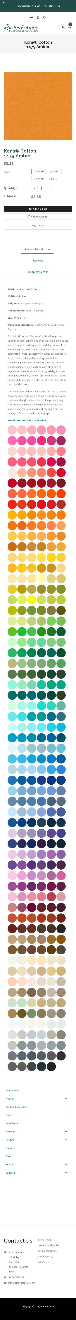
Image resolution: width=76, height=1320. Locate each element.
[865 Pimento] (22, 508)
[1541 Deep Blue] (12, 847)
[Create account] (39, 17)
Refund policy (45, 1256)
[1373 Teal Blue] (61, 720)
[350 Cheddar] (31, 539)
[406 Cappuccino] (41, 953)
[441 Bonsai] (51, 592)
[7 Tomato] (31, 508)
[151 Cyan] (31, 741)
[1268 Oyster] (22, 964)
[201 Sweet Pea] (12, 1017)
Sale (8, 1156)
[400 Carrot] (31, 497)
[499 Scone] (51, 974)
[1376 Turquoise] (22, 741)
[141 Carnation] (41, 433)
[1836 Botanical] (61, 624)
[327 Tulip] (41, 868)
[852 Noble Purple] (61, 837)
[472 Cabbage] (41, 624)
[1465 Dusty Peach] (41, 455)
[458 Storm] (51, 826)
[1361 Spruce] (51, 699)
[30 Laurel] (51, 667)
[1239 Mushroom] (41, 996)
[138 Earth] (12, 953)
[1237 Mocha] (31, 953)
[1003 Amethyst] (41, 837)
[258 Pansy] (31, 879)
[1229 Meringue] (12, 582)
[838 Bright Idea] (41, 561)
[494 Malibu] (51, 762)
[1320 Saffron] (51, 518)
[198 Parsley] (61, 1006)
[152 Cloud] (12, 815)
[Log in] (32, 17)
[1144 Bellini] (31, 455)
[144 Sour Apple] (51, 624)
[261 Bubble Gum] (51, 433)
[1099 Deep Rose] (51, 900)
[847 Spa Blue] (12, 794)
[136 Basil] (31, 677)
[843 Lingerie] (41, 985)
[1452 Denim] (61, 794)
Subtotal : (10, 196)
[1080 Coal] (51, 1059)
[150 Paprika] (41, 921)
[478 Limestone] (51, 1006)
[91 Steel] (22, 1059)
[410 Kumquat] (31, 529)
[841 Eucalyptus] (31, 1006)
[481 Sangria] (61, 465)
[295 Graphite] (12, 1070)
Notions (10, 1148)
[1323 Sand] (61, 964)
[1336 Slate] (61, 805)
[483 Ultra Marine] (22, 699)
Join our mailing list (48, 1245)
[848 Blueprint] (31, 784)
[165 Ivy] (51, 614)
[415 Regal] (22, 847)
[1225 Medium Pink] (31, 433)
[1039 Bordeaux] (31, 911)
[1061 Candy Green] (51, 709)
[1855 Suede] (61, 996)
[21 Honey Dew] (22, 624)
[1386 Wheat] (12, 943)
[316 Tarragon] (12, 667)
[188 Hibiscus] (61, 868)
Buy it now (38, 225)
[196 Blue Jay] (51, 794)
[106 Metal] (41, 1059)
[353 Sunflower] (12, 539)
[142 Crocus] (22, 868)
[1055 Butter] (22, 582)
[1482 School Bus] (41, 518)
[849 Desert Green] (12, 1006)
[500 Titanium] (31, 1049)
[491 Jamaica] (51, 730)
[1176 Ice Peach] (12, 985)
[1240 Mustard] (61, 571)
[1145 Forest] (51, 677)
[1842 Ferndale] (41, 646)
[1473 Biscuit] (31, 943)
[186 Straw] (41, 1006)
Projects (10, 1131)
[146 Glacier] (31, 699)
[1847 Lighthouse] (41, 1038)
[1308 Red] (61, 476)
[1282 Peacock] (61, 730)
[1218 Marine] (61, 784)
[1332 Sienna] (12, 921)
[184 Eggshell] (31, 964)
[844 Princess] (12, 837)
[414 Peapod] (12, 614)
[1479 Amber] (61, 539)
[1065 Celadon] (31, 667)
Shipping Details (37, 272)
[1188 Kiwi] (22, 635)
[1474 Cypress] (41, 688)
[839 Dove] (61, 1027)
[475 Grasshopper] (41, 635)
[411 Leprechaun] (31, 635)
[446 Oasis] (41, 741)
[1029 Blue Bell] (22, 815)
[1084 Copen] (41, 805)
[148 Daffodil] (22, 539)
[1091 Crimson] (61, 486)
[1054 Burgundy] (51, 911)
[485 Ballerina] (22, 900)
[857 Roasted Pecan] (61, 943)
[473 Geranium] (22, 890)
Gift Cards (43, 1262)
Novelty (10, 1098)
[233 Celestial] (61, 741)
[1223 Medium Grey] (12, 1059)
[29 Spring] (22, 667)
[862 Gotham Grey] (31, 1070)
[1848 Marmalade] (22, 529)
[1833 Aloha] (31, 709)
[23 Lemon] (31, 561)
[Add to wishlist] (44, 17)
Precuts (10, 1139)
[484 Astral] (61, 773)
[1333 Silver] (12, 1038)
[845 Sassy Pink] (12, 444)
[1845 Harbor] (12, 784)
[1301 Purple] (51, 868)
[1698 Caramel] (31, 550)
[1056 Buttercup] (22, 561)
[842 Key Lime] (22, 603)
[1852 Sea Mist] (12, 709)
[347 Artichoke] (31, 592)
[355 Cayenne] (61, 508)
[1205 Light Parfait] (22, 985)
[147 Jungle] (51, 635)
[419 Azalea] (22, 465)
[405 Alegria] (22, 762)
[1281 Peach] (22, 476)
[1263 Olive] (41, 592)
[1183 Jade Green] (41, 720)
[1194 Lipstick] (41, 508)
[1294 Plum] (22, 911)
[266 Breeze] (22, 773)
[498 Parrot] (12, 635)
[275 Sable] (22, 953)
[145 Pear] (22, 646)
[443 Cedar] (12, 550)
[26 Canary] (61, 561)
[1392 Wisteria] (41, 858)
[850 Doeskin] (51, 996)
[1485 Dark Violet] (41, 890)
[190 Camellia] (12, 465)
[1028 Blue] (12, 773)
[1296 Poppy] (51, 508)
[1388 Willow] (51, 656)
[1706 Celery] (51, 582)
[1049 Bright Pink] (31, 444)
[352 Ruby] (41, 486)
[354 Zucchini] (61, 582)
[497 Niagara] (12, 762)
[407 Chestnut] (51, 953)
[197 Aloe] (31, 688)
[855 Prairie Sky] (41, 773)
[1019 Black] (51, 1070)
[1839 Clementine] (12, 529)
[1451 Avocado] (61, 614)
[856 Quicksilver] (31, 1038)
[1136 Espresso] (61, 932)
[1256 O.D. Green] (31, 1017)
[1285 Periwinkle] (41, 794)
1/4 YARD (38, 171)
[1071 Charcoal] (61, 1059)
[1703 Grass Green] (31, 614)
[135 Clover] (22, 656)
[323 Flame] (61, 497)
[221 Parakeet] (31, 646)
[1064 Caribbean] (51, 720)
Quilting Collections (16, 1107)
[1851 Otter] (61, 953)
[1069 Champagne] (22, 974)
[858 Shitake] (51, 1038)
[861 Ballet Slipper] (12, 455)
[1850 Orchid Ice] (31, 858)
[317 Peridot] (41, 614)
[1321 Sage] (61, 709)
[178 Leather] (51, 943)
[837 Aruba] (12, 688)
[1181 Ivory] (51, 985)
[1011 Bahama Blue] (41, 730)
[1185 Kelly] (61, 656)
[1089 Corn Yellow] (12, 571)
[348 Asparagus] (51, 646)
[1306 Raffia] (41, 974)
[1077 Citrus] (51, 561)
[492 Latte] (22, 943)
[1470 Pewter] (61, 1038)
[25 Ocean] (41, 784)
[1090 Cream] (41, 964)
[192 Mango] (51, 529)
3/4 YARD (38, 178)
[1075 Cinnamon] (51, 921)
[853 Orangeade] (22, 497)
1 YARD (53, 178)
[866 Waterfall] (51, 752)
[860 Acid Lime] (31, 603)
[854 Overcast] (51, 1049)
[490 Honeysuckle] (41, 444)
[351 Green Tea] (31, 624)
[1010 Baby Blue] (22, 752)
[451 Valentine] (51, 444)
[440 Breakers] (31, 720)
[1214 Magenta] (12, 890)
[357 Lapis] (61, 815)
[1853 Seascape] (61, 752)
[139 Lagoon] (12, 741)
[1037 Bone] (41, 1027)
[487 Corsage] (22, 879)
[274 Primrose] (51, 455)
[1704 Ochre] (61, 550)
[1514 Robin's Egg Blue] (31, 730)
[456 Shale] (22, 1049)
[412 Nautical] (51, 847)
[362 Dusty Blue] (31, 752)
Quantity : (10, 188)
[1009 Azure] (12, 720)
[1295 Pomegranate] (51, 465)
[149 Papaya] (22, 518)
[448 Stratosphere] (51, 773)
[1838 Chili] (12, 508)
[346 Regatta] (12, 826)
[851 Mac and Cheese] (41, 539)
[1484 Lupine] (41, 879)
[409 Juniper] (41, 677)
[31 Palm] (22, 677)
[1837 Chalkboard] (31, 1059)
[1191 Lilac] (22, 837)
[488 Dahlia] (51, 858)
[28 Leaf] (61, 667)
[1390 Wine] (51, 486)
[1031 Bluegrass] (61, 688)
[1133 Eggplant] (61, 890)
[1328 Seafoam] (22, 1006)
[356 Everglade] (41, 699)
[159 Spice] (31, 921)
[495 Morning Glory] (61, 858)
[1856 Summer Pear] (12, 624)
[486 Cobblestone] (22, 996)
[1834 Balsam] (41, 656)
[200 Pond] (22, 688)
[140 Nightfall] (31, 847)
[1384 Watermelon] (41, 465)
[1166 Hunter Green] (61, 677)
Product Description (37, 249)
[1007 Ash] (12, 1049)
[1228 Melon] (61, 455)
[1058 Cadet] (51, 805)
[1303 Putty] (51, 964)
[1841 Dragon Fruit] (22, 444)
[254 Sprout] (12, 603)
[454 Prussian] (31, 826)
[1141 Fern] (12, 656)
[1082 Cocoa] (61, 921)
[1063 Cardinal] (12, 486)
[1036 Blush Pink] (41, 900)
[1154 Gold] (22, 550)
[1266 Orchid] (12, 858)
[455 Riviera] (51, 784)
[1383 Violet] (51, 879)
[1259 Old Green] (41, 667)
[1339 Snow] (31, 1027)
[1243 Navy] (61, 826)
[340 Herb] (41, 1017)
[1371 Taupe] (41, 943)
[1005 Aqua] (22, 730)
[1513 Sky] (12, 752)
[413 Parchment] (61, 985)
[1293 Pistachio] (61, 646)
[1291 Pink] (22, 455)
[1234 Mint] (12, 646)
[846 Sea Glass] (12, 730)
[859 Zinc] (61, 1017)
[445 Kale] (51, 688)
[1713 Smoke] (51, 1017)
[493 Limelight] (51, 603)
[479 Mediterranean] (51, 741)
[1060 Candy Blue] (31, 794)
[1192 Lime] (22, 614)
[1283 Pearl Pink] (12, 476)
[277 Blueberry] (22, 794)
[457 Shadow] (22, 1038)
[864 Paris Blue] (41, 762)
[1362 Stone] (12, 996)
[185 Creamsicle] (31, 476)
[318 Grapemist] (41, 815)
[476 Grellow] (41, 571)
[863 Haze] (51, 1027)
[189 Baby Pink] (12, 433)
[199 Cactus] (41, 603)
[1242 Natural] (12, 964)
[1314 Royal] (22, 826)
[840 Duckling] (22, 571)
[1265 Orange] (61, 518)
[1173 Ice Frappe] (22, 709)
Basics (9, 1115)
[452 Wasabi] (12, 592)
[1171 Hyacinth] (51, 815)
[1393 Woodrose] (31, 900)
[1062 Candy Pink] (61, 433)
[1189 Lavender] (31, 837)
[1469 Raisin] (61, 911)
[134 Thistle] (22, 858)
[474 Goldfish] (51, 539)
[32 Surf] (22, 784)
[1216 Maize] (31, 582)
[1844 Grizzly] (22, 1070)
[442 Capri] (22, 720)
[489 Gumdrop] (61, 879)
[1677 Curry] (51, 571)
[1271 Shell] (31, 985)
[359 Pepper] (41, 1070)
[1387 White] (12, 1027)
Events (9, 1164)
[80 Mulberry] (31, 890)
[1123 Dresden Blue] (12, 805)
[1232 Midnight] (41, 847)
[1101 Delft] (22, 805)
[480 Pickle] (22, 592)
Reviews (38, 260)
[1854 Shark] (61, 1049)
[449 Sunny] (12, 518)
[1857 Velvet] (31, 868)
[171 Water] (31, 762)
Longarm (10, 1172)
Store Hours (44, 1239)
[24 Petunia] (12, 879)
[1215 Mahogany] (22, 932)
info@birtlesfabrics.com (21, 1282)
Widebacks (12, 1123)
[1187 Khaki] (31, 974)
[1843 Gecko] (61, 592)
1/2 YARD (54, 171)
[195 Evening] (31, 805)
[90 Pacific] (61, 762)
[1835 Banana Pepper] (31, 571)
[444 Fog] (41, 752)
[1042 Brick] (12, 932)
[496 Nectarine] (12, 497)
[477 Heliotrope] (12, 868)
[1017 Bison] (31, 996)
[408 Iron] (41, 1049)
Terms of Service (47, 1250)
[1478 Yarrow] (41, 550)
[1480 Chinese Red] (22, 486)
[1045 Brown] (31, 932)
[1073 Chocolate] (41, 932)
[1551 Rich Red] (31, 486)
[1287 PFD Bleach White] (22, 1027)
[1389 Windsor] (41, 826)
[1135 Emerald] (12, 699)
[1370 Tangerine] (51, 497)
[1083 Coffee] (51, 932)
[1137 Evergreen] (61, 699)
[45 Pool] (41, 709)
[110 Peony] (22, 433)
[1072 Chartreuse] (61, 603)
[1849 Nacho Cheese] (31, 518)
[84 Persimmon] (41, 529)
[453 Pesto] (61, 635)
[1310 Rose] (12, 911)
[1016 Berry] (51, 890)
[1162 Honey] (61, 974)
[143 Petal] (12, 900)
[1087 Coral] (51, 476)
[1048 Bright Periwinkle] (51, 837)
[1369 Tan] (12, 974)
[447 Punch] (31, 465)
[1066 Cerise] (61, 444)
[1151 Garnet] (41, 911)
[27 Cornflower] (31, 815)
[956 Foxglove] (61, 900)
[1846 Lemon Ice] (41, 582)
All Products (12, 1090)
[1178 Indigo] (61, 847)
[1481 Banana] (12, 561)
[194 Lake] (31, 773)
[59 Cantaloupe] (61, 529)
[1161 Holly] (31, 656)
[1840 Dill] (12, 677)
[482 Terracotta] (22, 921)
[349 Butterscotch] (51, 550)
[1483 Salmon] (41, 476)
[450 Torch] (41, 497)
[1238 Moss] (22, 1017)
